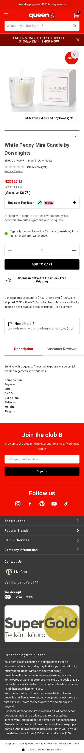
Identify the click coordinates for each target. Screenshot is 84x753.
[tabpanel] (42, 87)
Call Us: (21, 582)
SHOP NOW (50, 41)
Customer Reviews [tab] (61, 349)
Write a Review (14, 171)
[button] (42, 202)
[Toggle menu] (5, 14)
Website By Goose (69, 743)
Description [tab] (23, 349)
